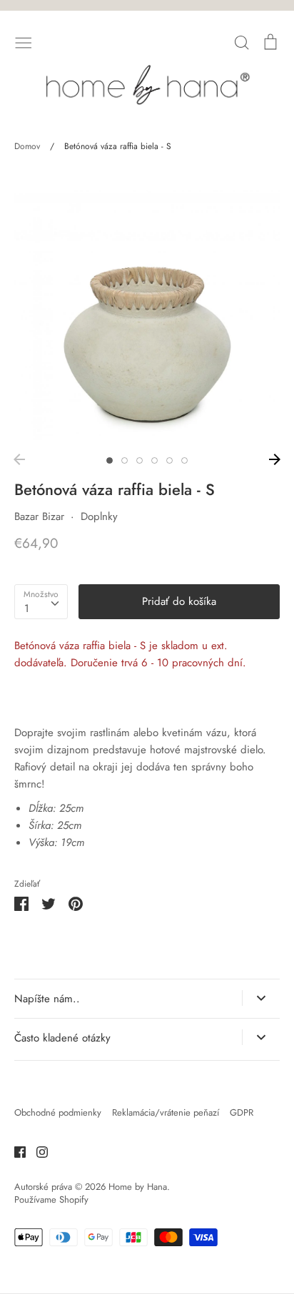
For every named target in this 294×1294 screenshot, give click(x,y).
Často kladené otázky (62, 1038)
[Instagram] (37, 1150)
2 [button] (124, 460)
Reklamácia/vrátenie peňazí (165, 1112)
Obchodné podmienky (57, 1112)
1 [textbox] (26, 608)
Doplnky (99, 516)
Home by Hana (137, 1186)
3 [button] (139, 460)
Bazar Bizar (39, 516)
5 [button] (169, 460)
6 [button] (184, 460)
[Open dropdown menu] (261, 998)
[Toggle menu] (23, 41)
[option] (147, 307)
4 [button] (154, 460)
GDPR (241, 1112)
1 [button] (109, 460)
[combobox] (41, 602)
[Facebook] (15, 1150)
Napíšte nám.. (47, 999)
